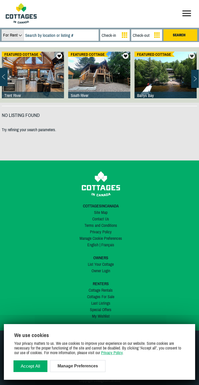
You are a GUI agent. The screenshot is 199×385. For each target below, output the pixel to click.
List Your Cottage (101, 264)
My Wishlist (101, 316)
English (92, 244)
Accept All (30, 366)
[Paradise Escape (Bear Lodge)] (33, 80)
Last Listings (100, 303)
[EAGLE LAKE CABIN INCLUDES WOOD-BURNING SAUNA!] (99, 80)
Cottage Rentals (101, 290)
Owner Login (100, 270)
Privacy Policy (101, 231)
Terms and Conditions (100, 225)
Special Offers (100, 309)
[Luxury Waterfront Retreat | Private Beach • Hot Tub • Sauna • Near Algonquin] (165, 80)
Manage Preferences (78, 366)
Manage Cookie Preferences (101, 238)
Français (107, 244)
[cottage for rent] (21, 22)
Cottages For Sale (100, 296)
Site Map (101, 212)
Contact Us (100, 218)
